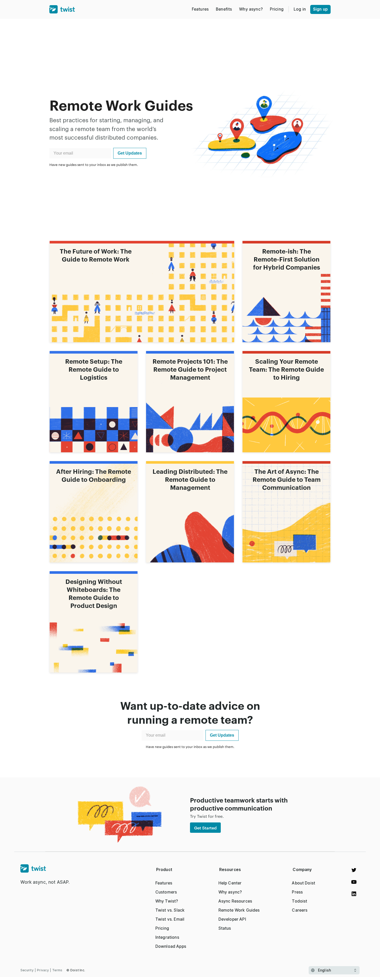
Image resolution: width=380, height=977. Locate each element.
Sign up (320, 9)
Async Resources (235, 901)
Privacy (43, 970)
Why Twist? (166, 901)
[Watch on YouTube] (354, 882)
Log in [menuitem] (300, 9)
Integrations (167, 937)
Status (224, 928)
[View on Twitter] (354, 870)
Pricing (162, 928)
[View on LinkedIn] (354, 893)
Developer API (232, 919)
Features (163, 883)
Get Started (205, 827)
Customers (166, 892)
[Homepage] (45, 868)
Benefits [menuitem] (224, 9)
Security (27, 970)
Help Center (230, 883)
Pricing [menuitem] (277, 9)
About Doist (303, 883)
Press (297, 892)
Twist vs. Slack (170, 910)
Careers (299, 910)
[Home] (62, 9)
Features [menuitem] (200, 9)
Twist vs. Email (169, 919)
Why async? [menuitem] (251, 9)
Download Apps (170, 946)
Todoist (299, 901)
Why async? (230, 892)
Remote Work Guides (239, 910)
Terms (57, 970)
